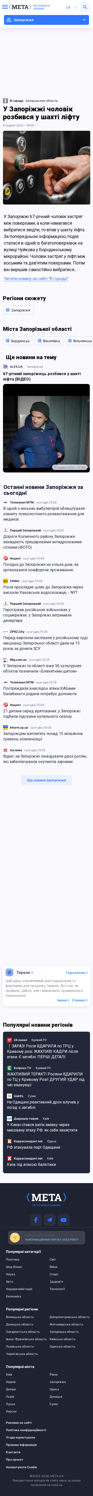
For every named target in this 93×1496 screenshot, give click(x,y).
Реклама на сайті (18, 1422)
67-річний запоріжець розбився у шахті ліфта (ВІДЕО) (42, 376)
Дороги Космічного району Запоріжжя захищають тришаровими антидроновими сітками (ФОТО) (42, 542)
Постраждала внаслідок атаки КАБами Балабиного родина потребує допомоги (39, 691)
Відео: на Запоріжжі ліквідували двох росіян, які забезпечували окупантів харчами (45, 759)
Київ (46, 1118)
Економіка (13, 1296)
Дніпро (11, 1389)
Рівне (54, 1374)
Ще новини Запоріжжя (46, 780)
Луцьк (10, 1404)
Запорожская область (41, 101)
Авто (9, 1281)
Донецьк (56, 1396)
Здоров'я (56, 1281)
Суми (32, 1096)
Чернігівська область (22, 1354)
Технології (57, 1289)
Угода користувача (20, 1437)
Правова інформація (21, 1445)
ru (76, 7)
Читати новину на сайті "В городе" (36, 278)
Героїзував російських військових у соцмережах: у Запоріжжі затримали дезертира (37, 615)
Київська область (63, 1339)
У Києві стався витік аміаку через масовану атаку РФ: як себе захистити (42, 1127)
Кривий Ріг (39, 1040)
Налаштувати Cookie (21, 1467)
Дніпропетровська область (68, 1317)
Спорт (54, 1274)
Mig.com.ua (18, 659)
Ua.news (16, 750)
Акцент (15, 558)
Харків (11, 1382)
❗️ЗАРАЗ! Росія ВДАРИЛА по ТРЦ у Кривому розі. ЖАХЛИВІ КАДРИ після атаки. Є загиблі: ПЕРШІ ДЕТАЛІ (42, 1051)
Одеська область (62, 1346)
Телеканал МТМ (22, 502)
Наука (10, 1274)
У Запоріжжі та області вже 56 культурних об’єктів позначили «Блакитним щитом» (42, 668)
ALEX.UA (16, 366)
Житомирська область (66, 1324)
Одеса (51, 1141)
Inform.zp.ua (19, 727)
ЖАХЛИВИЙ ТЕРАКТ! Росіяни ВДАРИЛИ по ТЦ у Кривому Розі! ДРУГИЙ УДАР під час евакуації (46, 1079)
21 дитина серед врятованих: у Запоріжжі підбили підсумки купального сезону (41, 714)
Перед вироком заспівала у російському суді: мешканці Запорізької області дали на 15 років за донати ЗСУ (45, 643)
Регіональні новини (41, 7)
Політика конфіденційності (22, 1430)
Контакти (13, 1452)
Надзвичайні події (19, 1289)
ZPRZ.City (17, 631)
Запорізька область (64, 1332)
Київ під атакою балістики (31, 1164)
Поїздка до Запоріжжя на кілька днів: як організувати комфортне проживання (41, 567)
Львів (10, 1396)
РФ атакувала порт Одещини (33, 1147)
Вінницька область (20, 1317)
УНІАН (14, 581)
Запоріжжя (35, 366)
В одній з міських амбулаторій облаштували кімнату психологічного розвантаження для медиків (44, 514)
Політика (12, 1259)
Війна (54, 1267)
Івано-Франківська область (24, 1339)
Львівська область (20, 1346)
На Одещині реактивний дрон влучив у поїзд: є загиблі (43, 1105)
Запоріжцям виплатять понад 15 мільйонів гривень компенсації (43, 736)
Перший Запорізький (25, 530)
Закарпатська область (23, 1332)
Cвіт (53, 1259)
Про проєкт (14, 1459)
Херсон (11, 1411)
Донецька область (19, 1324)
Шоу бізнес (14, 1267)
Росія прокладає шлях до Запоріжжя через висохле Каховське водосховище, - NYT (43, 590)
